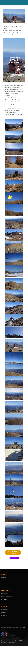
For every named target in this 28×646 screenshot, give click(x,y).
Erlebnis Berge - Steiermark (14, 552)
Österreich (18, 32)
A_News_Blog (6, 32)
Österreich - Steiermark (8, 34)
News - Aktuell (13, 558)
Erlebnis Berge (12, 32)
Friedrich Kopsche (8, 30)
